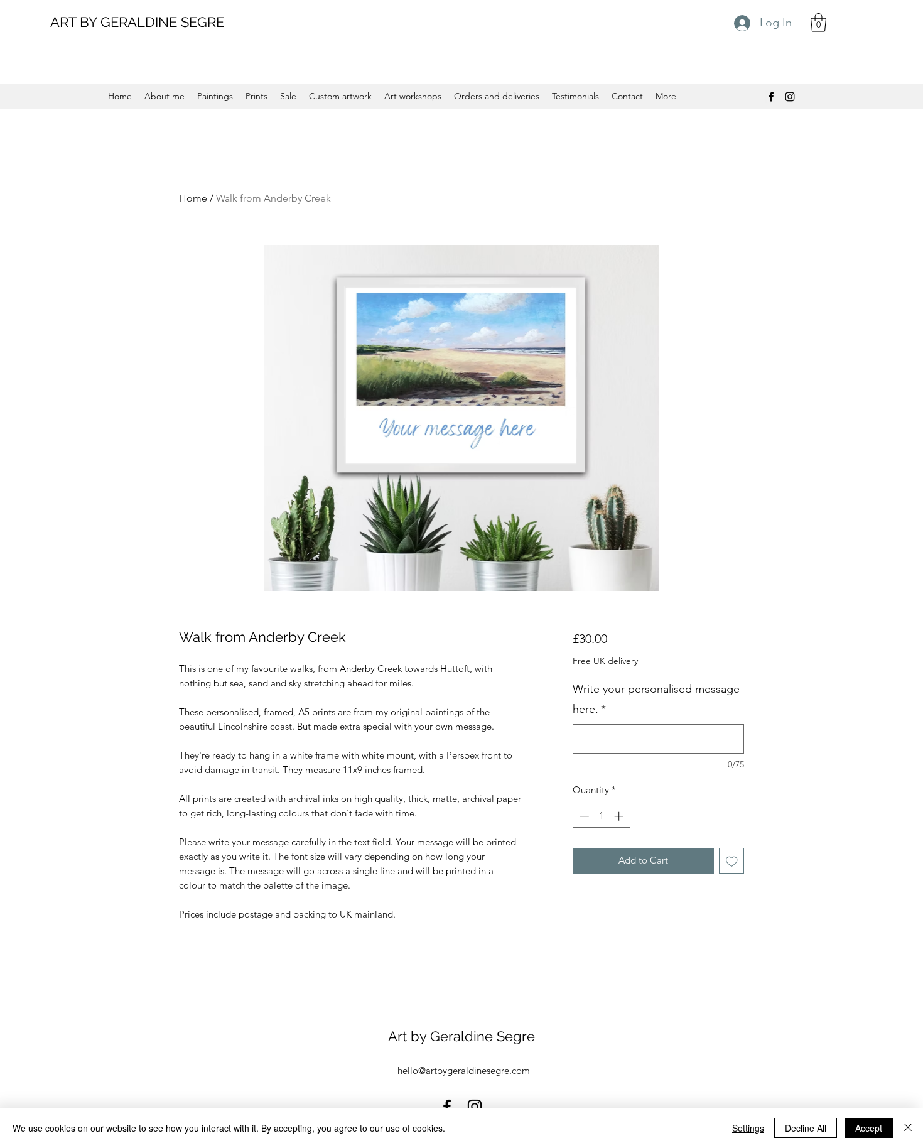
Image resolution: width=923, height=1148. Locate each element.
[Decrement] (583, 816)
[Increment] (620, 816)
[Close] (907, 1128)
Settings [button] (748, 1128)
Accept (868, 1128)
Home (193, 198)
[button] (818, 22)
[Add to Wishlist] (732, 861)
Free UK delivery (605, 660)
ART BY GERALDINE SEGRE (137, 22)
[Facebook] (771, 96)
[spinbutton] (601, 816)
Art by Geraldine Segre (461, 1036)
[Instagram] (790, 96)
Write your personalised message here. (656, 699)
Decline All (805, 1128)
